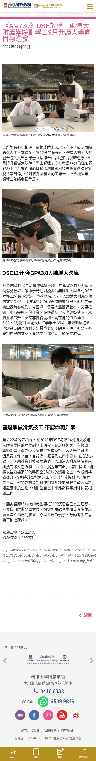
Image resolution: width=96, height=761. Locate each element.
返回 (88, 615)
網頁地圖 (67, 730)
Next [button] (92, 661)
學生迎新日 (84, 757)
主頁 (12, 757)
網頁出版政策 (30, 730)
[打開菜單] (90, 6)
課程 (36, 757)
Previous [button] (5, 661)
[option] (48, 659)
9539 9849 (62, 701)
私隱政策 (50, 730)
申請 (60, 757)
